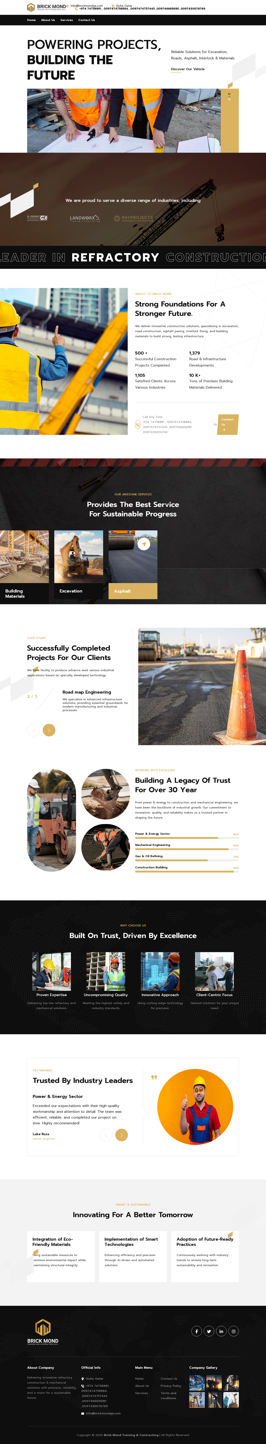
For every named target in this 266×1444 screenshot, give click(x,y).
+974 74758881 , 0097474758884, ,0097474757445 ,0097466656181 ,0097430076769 (96, 1396)
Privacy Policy (171, 1386)
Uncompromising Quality (106, 995)
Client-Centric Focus (214, 995)
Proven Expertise (52, 995)
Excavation (71, 591)
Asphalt (122, 591)
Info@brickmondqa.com (103, 1413)
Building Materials (15, 593)
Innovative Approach (160, 995)
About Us (48, 20)
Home (31, 20)
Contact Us (86, 20)
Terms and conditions (168, 1395)
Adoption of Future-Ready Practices (205, 1242)
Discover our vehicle (188, 69)
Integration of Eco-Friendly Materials (53, 1242)
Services (66, 20)
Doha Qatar (95, 1379)
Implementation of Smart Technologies (131, 1242)
